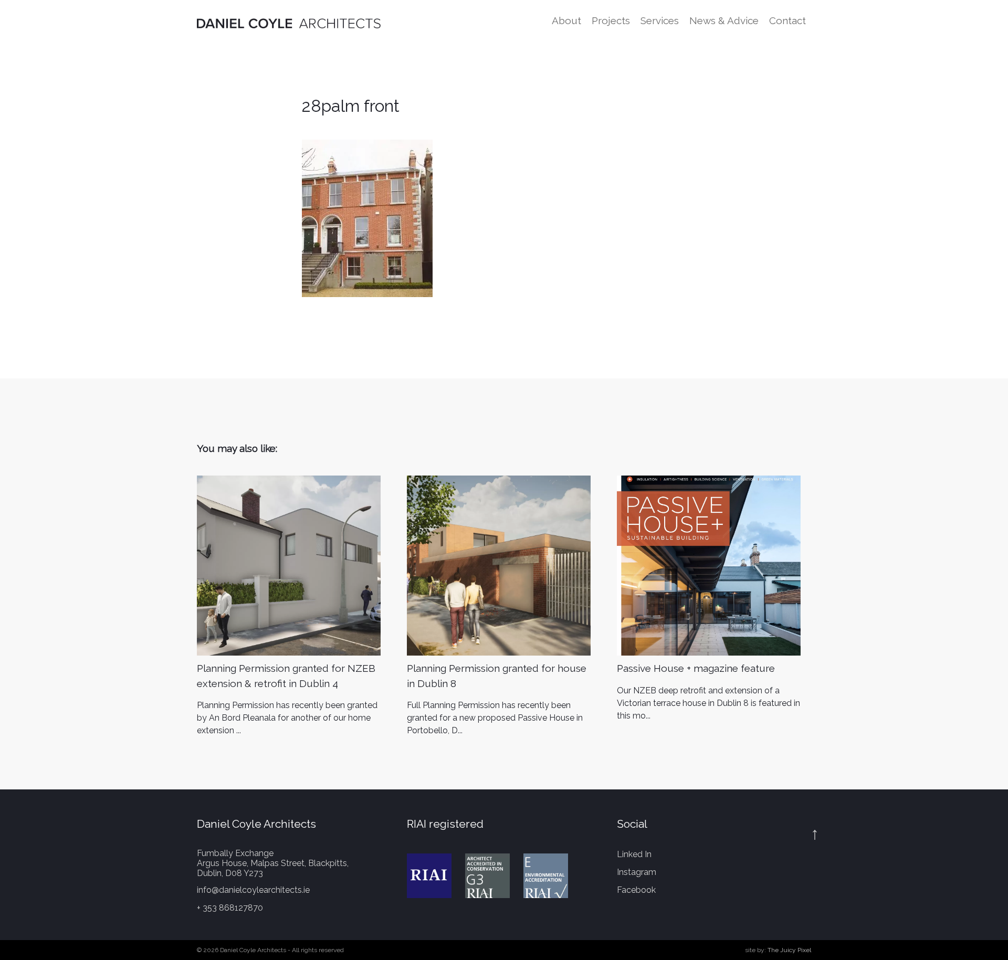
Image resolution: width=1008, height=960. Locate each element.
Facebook (636, 890)
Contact (787, 20)
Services (659, 20)
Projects (611, 20)
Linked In (634, 854)
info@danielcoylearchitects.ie (253, 890)
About (566, 20)
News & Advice (724, 20)
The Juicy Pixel (789, 950)
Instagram (636, 872)
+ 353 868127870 (230, 908)
